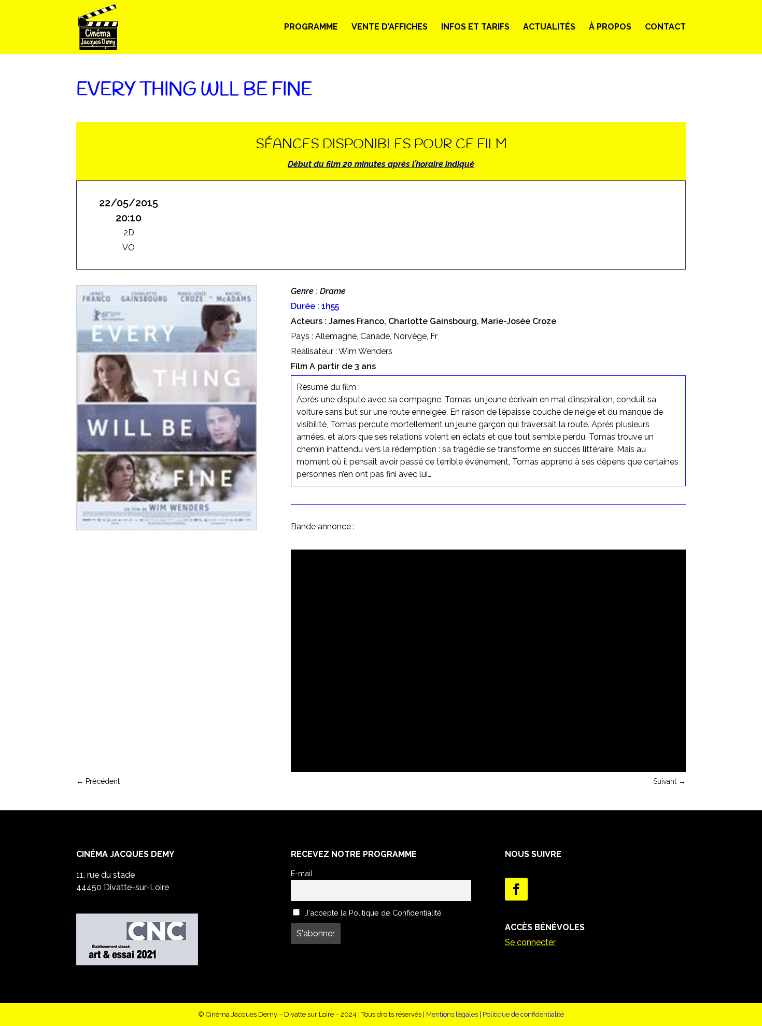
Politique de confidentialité (523, 1014)
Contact (665, 27)
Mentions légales (452, 1014)
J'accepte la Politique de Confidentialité (372, 912)
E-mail (302, 873)
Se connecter (530, 942)
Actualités (549, 27)
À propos (610, 27)
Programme (311, 27)
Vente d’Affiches (389, 27)
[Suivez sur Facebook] (516, 889)
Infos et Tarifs (475, 27)
